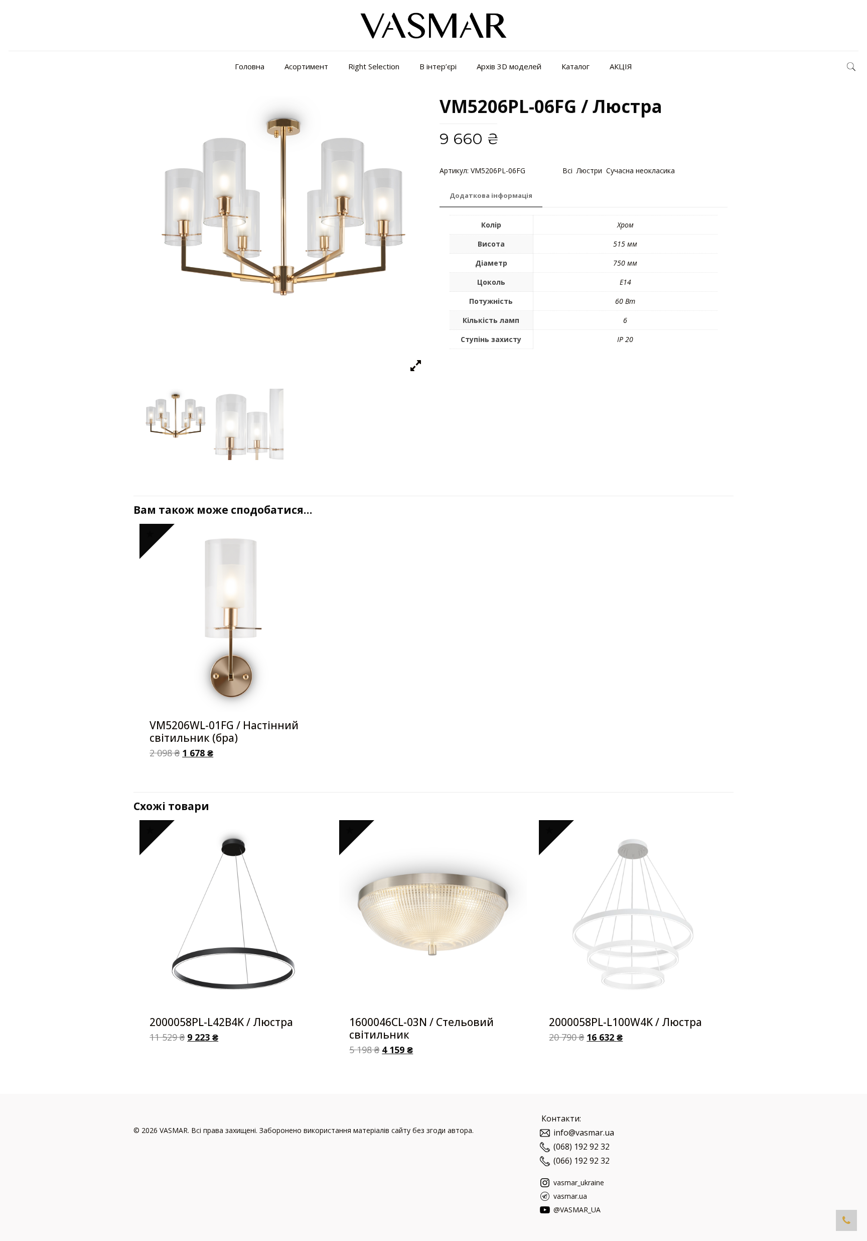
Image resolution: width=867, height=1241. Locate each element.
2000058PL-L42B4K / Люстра (221, 1022)
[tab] (491, 195)
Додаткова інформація (491, 195)
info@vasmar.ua (583, 1132)
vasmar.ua (569, 1196)
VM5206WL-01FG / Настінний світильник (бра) (224, 731)
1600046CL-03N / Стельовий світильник (421, 1028)
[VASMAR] (433, 25)
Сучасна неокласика (640, 170)
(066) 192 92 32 (581, 1160)
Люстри (589, 170)
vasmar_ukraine (577, 1182)
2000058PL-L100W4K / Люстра (625, 1022)
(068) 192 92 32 (581, 1146)
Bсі (567, 170)
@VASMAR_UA (576, 1209)
